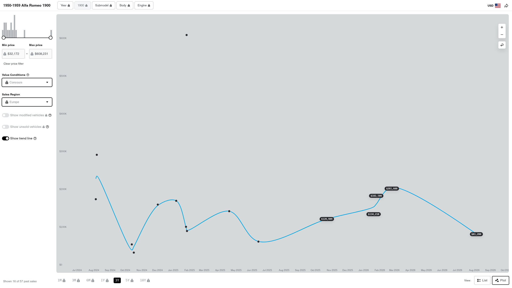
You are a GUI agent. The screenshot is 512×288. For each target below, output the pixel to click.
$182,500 (376, 195)
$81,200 (476, 234)
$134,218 (373, 214)
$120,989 (326, 219)
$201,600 (391, 188)
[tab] (65, 5)
